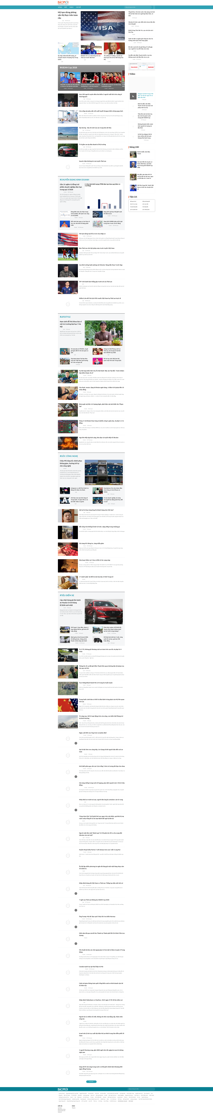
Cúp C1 (71, 1097)
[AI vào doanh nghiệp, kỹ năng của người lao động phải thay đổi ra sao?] (98, 500)
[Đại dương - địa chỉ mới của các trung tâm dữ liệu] (68, 133)
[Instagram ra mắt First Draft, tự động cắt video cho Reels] (65, 490)
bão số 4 (92, 1095)
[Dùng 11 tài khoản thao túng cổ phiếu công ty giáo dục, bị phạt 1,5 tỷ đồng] (68, 426)
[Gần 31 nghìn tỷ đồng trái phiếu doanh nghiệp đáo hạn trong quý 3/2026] (104, 196)
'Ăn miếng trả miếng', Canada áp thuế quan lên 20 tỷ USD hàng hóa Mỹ (113, 57)
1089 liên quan (70, 192)
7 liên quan (87, 837)
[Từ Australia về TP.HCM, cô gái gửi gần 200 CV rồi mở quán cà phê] (65, 351)
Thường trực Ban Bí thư (64, 1097)
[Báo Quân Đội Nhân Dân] (151, 67)
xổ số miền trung (130, 1093)
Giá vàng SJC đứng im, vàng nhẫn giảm (91, 543)
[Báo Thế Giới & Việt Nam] (61, 88)
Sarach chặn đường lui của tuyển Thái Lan (92, 161)
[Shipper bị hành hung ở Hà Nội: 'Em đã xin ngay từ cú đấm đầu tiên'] (133, 96)
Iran (152, 1093)
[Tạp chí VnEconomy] (105, 61)
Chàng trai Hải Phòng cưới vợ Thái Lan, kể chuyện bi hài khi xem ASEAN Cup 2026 (112, 350)
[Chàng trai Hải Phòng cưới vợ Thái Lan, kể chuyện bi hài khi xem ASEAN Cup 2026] (98, 351)
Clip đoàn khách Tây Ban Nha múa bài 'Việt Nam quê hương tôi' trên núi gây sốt (79, 360)
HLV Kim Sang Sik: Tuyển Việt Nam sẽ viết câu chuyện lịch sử (145, 187)
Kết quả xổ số (133, 201)
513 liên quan (90, 113)
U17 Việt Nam (113, 1099)
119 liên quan (87, 250)
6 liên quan (89, 852)
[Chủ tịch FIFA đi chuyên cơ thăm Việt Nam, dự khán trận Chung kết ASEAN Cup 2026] (133, 164)
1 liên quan (78, 364)
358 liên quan (67, 20)
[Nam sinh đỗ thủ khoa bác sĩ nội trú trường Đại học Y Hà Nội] (104, 333)
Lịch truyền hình (133, 209)
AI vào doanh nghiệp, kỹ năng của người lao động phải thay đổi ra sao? (113, 499)
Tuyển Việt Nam (145, 1097)
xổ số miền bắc (98, 1097)
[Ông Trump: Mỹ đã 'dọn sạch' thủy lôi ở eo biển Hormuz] (68, 922)
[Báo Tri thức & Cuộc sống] (81, 802)
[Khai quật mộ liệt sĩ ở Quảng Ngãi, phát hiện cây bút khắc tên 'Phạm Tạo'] (68, 410)
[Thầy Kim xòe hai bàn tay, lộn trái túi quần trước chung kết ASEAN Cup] (133, 116)
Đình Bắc (80, 1095)
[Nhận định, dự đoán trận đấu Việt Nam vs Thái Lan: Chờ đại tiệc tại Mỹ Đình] (70, 77)
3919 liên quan (89, 1038)
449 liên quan (70, 88)
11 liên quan (113, 633)
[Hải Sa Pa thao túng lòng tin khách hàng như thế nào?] (68, 515)
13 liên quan (88, 99)
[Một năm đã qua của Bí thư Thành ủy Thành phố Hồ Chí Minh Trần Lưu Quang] (68, 939)
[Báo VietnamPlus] (81, 754)
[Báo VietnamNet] (80, 236)
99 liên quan (88, 267)
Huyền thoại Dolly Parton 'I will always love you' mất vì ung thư (99, 850)
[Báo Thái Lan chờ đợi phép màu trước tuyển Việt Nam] (68, 254)
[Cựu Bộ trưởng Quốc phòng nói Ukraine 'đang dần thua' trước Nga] (68, 270)
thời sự (125, 1097)
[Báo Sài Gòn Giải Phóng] (139, 109)
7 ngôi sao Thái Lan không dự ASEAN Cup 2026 (94, 900)
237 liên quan (87, 902)
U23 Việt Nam (86, 1097)
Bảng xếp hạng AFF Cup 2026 (72, 1093)
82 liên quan (88, 670)
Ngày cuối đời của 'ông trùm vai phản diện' (93, 733)
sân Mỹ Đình (90, 1093)
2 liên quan (68, 329)
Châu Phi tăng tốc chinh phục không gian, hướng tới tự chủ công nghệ (71, 463)
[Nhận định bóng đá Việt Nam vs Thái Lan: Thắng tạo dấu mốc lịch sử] (68, 889)
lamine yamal (62, 1093)
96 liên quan (89, 704)
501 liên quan (80, 227)
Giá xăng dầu (145, 206)
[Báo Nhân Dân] (105, 215)
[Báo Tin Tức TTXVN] (59, 61)
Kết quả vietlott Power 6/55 (93, 1099)
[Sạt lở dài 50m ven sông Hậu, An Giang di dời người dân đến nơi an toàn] (68, 755)
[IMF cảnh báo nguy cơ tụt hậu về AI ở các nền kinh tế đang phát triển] (65, 224)
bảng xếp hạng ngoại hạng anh (73, 1101)
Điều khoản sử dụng (61, 1109)
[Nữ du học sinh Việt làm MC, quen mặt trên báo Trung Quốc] (98, 361)
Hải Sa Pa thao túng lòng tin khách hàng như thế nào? (96, 510)
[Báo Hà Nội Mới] (124, 88)
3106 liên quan (115, 225)
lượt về (90, 1101)
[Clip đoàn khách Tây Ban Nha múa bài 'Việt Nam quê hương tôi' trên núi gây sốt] (65, 361)
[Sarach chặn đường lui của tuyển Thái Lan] (68, 167)
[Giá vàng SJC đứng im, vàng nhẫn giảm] (68, 549)
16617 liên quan (89, 1071)
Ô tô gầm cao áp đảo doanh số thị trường (92, 144)
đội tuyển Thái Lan (112, 1095)
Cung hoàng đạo (133, 206)
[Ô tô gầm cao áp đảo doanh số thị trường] (68, 150)
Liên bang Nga (86, 1095)
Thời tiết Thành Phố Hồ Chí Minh (145, 1099)
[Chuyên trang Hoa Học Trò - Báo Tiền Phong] (82, 88)
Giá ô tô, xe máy (133, 204)
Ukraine (104, 1097)
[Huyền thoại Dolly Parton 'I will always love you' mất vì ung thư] (68, 855)
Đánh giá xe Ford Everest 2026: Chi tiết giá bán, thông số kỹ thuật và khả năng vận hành (79, 639)
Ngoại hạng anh (62, 1101)
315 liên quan (82, 643)
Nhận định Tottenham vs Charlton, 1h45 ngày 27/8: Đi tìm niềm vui (101, 1000)
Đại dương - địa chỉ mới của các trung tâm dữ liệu (95, 128)
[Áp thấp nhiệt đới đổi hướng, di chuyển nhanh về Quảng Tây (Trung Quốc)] (68, 48)
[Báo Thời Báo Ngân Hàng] (106, 225)
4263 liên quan (89, 545)
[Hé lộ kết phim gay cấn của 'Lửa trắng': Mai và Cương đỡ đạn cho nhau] (68, 772)
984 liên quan (91, 969)
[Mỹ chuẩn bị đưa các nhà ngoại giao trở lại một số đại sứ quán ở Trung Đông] (68, 955)
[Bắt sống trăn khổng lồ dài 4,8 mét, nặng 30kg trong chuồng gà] (68, 532)
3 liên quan (81, 217)
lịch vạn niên (103, 1093)
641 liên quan (87, 130)
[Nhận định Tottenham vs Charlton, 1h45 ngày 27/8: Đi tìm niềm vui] (68, 1005)
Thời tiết (97, 1093)
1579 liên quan (90, 88)
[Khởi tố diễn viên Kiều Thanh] (133, 154)
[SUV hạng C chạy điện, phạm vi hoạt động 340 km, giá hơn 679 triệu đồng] (65, 630)
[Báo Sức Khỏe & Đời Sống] (80, 685)
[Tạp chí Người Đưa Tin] (80, 440)
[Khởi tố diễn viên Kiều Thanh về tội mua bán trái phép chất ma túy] (133, 106)
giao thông (106, 1101)
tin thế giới (73, 1095)
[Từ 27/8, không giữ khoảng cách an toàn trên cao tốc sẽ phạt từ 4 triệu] (68, 655)
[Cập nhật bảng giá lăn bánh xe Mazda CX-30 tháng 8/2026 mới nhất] (104, 611)
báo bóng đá (83, 1099)
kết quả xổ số (126, 1099)
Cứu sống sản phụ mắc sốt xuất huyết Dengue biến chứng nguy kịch (101, 111)
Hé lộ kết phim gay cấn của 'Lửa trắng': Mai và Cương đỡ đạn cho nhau (102, 766)
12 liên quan (89, 425)
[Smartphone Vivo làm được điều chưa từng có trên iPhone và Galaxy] (98, 490)
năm (108, 1099)
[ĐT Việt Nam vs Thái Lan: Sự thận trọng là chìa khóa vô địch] (111, 77)
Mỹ (75, 1097)
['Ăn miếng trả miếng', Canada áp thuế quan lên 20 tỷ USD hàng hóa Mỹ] (114, 48)
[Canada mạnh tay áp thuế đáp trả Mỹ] (68, 972)
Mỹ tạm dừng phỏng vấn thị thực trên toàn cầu (68, 15)
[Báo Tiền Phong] (59, 20)
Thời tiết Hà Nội (132, 1097)
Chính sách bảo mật (61, 1110)
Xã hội (106, 1095)
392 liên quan (89, 954)
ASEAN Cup (103, 1099)
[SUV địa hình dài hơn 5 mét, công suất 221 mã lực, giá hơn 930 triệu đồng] (98, 639)
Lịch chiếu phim (146, 209)
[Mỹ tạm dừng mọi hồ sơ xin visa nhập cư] (68, 239)
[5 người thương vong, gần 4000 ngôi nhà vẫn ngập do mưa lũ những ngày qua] (68, 1056)
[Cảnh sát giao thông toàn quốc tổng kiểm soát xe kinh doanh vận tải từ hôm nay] (68, 989)
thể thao (120, 1099)
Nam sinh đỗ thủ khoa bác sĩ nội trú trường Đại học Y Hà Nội (71, 324)
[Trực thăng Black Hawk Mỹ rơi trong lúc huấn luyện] (68, 688)
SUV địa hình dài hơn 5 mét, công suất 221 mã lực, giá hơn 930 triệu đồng (113, 639)
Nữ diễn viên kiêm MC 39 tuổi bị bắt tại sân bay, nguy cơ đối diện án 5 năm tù (145, 176)
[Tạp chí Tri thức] (82, 59)
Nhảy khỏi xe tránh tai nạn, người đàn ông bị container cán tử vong (101, 800)
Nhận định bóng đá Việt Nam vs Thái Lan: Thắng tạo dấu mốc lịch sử (101, 883)
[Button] (154, 7)
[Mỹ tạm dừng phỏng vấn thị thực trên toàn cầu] (103, 25)
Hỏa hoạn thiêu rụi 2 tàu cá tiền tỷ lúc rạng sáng (94, 560)
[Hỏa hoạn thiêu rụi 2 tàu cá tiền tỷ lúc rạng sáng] (68, 565)
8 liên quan (89, 392)
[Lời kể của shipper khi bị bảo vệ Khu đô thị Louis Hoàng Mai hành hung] (133, 136)
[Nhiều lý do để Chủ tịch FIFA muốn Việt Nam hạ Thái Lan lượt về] (68, 304)
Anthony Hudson (133, 1099)
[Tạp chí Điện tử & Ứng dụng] (72, 492)
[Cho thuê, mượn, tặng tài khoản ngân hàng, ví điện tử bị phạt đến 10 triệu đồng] (68, 393)
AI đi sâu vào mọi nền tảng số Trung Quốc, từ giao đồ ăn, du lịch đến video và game (79, 499)
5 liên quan (112, 494)
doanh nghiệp (121, 1095)
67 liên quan (89, 768)
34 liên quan (146, 140)
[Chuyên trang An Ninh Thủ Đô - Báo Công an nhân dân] (103, 88)
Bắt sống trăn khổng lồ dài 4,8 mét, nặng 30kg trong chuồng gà (99, 527)
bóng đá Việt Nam (129, 1095)
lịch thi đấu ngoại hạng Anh (65, 1099)
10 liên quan (89, 735)
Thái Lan (95, 1101)
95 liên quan (90, 408)
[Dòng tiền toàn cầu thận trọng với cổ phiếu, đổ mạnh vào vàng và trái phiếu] (65, 214)
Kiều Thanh (151, 1095)
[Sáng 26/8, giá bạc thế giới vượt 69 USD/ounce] (98, 214)
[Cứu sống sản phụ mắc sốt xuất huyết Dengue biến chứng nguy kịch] (68, 116)
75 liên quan (91, 562)
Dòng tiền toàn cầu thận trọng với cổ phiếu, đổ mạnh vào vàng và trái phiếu (80, 213)
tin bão (92, 1097)
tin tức (138, 1097)
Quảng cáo (60, 1112)
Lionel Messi (120, 1097)
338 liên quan (111, 88)
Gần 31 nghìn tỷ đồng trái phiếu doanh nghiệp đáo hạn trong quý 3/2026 (71, 187)
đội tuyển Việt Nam (112, 1097)
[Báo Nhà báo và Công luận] (81, 988)
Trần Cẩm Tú (136, 1095)
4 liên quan (137, 26)
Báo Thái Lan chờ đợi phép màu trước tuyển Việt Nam (96, 248)
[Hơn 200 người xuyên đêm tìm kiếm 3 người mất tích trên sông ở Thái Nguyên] (68, 100)
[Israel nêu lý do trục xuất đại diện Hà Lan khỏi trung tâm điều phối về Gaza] (68, 1039)
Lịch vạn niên (145, 204)
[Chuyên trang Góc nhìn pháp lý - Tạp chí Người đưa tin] (80, 821)
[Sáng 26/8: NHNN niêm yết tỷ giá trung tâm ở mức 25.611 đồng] (98, 224)
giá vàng (100, 1101)
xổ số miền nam (144, 1095)
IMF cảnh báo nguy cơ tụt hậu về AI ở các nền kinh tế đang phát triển (80, 223)
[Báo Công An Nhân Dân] (81, 562)
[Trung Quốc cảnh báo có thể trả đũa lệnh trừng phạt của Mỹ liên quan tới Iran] (68, 705)
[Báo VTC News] (81, 113)
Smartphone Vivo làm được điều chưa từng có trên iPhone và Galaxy (113, 490)
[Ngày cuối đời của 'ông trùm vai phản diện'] (68, 738)
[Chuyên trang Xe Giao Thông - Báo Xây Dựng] (80, 147)
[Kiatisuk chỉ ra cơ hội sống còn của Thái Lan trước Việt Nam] (91, 48)
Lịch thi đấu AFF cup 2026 (112, 1093)
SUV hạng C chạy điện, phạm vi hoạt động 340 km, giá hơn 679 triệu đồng (80, 629)
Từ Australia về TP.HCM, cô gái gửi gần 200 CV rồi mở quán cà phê (79, 350)
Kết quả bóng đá (146, 201)
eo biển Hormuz (113, 1101)
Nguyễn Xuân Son (139, 1093)
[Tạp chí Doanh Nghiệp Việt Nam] (72, 633)
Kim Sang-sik (146, 1093)
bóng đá (60, 1095)
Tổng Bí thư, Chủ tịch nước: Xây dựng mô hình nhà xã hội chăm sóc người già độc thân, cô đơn (141, 13)
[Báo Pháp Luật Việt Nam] (80, 670)
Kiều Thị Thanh (67, 1095)
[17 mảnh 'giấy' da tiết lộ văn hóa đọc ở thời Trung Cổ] (68, 582)
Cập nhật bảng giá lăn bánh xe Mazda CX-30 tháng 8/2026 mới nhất (70, 602)
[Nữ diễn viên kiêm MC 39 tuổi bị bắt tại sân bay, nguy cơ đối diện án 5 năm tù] (133, 177)
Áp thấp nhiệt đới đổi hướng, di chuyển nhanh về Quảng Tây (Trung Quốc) (68, 57)
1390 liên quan (114, 215)
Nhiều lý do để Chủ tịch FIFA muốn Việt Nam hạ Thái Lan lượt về (100, 298)
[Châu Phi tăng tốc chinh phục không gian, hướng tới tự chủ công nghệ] (104, 472)
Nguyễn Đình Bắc (83, 1093)
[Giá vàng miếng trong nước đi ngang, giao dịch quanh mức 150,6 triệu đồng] (68, 788)
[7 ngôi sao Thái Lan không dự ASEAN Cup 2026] (68, 905)
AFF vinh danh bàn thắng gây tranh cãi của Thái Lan (95, 282)
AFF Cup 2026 (84, 1101)
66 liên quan (134, 17)
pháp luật (79, 1097)
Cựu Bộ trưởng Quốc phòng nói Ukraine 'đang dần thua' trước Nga (100, 265)
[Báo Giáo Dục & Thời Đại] (80, 284)
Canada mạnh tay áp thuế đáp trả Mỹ (91, 967)
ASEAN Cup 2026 (75, 1099)
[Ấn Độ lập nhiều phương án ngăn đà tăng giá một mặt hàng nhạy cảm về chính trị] (68, 872)
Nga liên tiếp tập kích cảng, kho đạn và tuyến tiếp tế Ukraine (98, 437)
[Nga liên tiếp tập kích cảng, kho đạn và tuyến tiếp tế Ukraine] (68, 443)
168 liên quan (87, 300)
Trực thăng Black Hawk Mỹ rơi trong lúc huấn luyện (95, 683)
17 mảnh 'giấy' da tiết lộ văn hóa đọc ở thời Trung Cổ (96, 577)
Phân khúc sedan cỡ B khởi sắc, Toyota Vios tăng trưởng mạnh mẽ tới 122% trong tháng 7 (112, 629)
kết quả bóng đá (99, 1095)
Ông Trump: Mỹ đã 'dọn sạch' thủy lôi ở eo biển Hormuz (97, 916)
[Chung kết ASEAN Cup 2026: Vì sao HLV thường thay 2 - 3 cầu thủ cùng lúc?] (91, 77)
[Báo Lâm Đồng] (72, 643)
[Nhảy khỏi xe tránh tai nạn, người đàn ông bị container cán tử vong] (68, 805)
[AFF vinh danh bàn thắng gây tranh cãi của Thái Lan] (68, 287)
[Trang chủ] (63, 2)
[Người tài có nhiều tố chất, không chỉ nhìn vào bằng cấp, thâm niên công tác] (68, 1022)
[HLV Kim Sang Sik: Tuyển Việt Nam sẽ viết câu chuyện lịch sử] (133, 188)
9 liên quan (144, 99)
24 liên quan (89, 1054)
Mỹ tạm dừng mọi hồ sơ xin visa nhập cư (92, 234)
